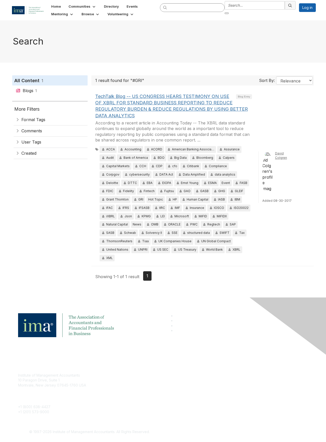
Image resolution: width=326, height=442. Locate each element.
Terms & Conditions (230, 382)
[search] (165, 7)
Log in (307, 7)
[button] (82, 6)
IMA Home (124, 375)
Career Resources (131, 397)
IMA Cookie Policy (229, 375)
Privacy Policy (226, 390)
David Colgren (281, 155)
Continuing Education (134, 390)
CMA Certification (130, 382)
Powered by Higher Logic (236, 432)
